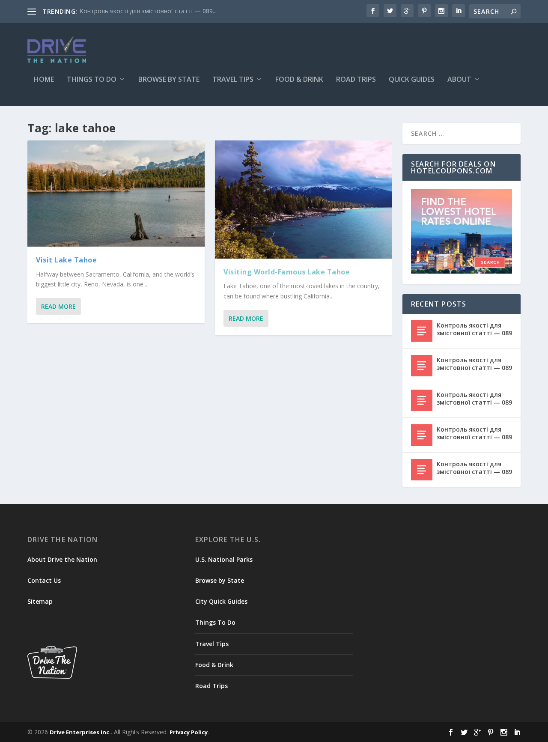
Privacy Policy (189, 732)
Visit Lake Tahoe (66, 260)
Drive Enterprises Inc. (80, 732)
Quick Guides (412, 80)
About (459, 80)
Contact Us (44, 580)
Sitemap (40, 601)
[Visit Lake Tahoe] (116, 193)
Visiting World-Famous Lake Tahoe (286, 272)
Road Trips (356, 80)
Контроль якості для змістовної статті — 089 (474, 329)
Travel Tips (232, 80)
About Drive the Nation (62, 559)
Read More (58, 306)
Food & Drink (299, 80)
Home (44, 80)
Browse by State (169, 80)
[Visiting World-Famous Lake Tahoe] (303, 199)
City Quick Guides (221, 601)
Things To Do (91, 80)
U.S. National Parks (224, 559)
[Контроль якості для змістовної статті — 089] (421, 331)
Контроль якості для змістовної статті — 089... (148, 11)
